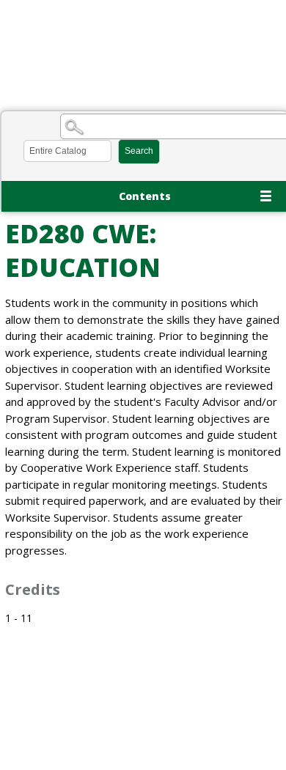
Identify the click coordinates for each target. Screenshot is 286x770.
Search (139, 151)
